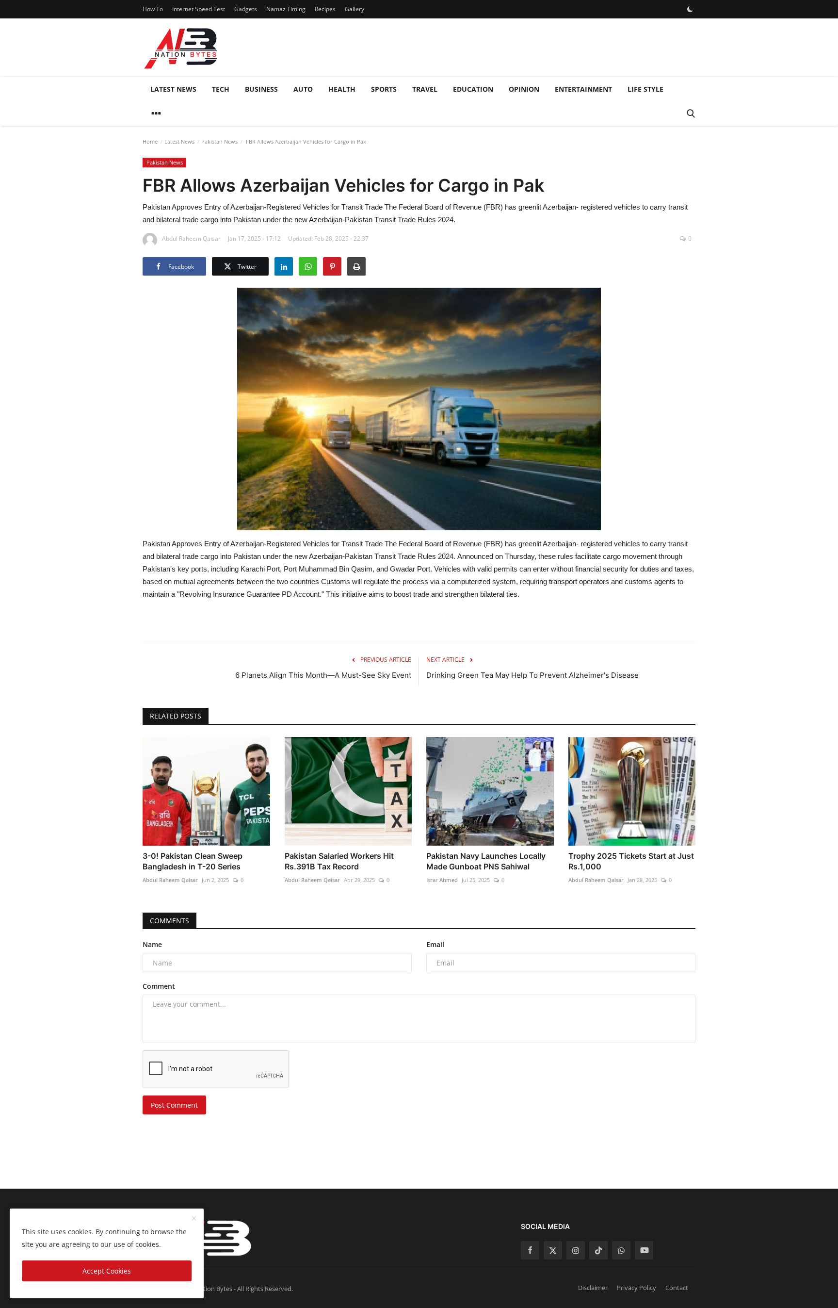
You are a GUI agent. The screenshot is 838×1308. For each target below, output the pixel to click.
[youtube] (644, 1250)
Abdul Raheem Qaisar (170, 879)
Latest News (173, 89)
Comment (159, 986)
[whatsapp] (621, 1250)
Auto (303, 89)
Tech (220, 89)
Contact (676, 1287)
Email (435, 944)
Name (152, 944)
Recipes (325, 9)
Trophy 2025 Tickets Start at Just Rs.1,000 (631, 861)
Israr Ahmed (442, 879)
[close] (194, 1218)
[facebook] (530, 1250)
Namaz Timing (286, 9)
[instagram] (575, 1250)
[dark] (690, 9)
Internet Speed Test (198, 9)
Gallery (354, 9)
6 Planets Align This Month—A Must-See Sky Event (323, 675)
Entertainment (583, 89)
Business (261, 89)
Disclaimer (593, 1287)
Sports (384, 89)
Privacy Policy (636, 1287)
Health (341, 89)
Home (150, 141)
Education (473, 89)
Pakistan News (219, 141)
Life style (645, 89)
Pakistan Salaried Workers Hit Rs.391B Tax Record (339, 861)
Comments (169, 920)
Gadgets (245, 9)
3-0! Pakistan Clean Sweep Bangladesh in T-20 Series (192, 861)
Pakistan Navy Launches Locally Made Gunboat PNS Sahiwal (486, 861)
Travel (424, 89)
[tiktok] (598, 1250)
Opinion (524, 89)
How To (153, 9)
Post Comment (174, 1105)
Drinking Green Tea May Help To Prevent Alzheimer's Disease (532, 675)
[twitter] (553, 1250)
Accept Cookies (106, 1270)
